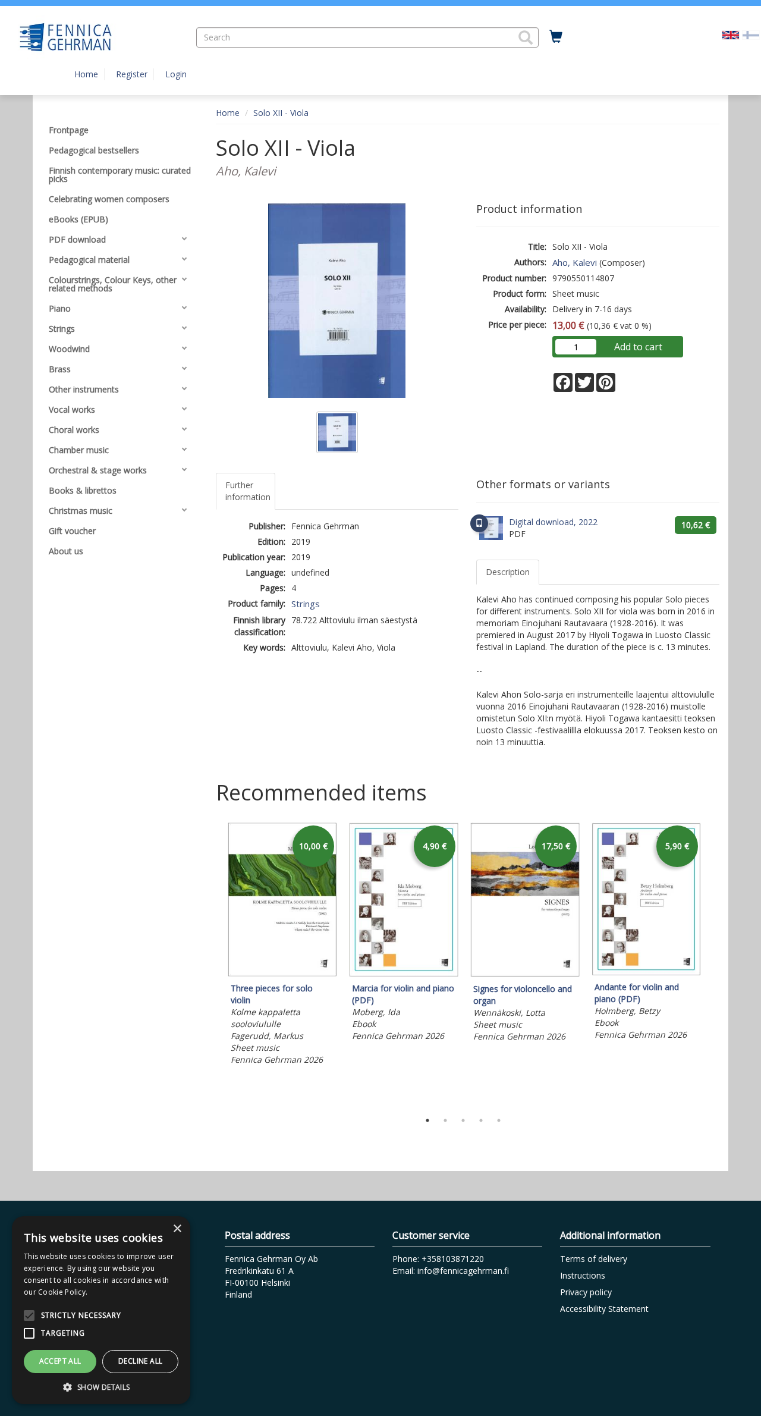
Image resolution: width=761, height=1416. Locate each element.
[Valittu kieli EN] (731, 34)
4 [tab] (481, 1120)
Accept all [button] (60, 1361)
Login (176, 74)
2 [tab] (445, 1120)
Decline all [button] (140, 1361)
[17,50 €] (525, 973)
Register (131, 74)
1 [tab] (427, 1120)
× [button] (176, 1229)
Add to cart (638, 346)
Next (713, 964)
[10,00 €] (282, 973)
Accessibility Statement (604, 1308)
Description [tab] (508, 571)
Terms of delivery (593, 1258)
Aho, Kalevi (574, 262)
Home (86, 74)
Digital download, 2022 (553, 522)
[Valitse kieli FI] (751, 34)
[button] (525, 37)
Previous (213, 964)
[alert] (101, 1310)
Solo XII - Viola (281, 112)
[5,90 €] (646, 972)
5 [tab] (499, 1120)
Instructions (582, 1275)
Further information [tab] (248, 491)
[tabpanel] (282, 946)
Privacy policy (586, 1292)
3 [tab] (463, 1120)
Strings (305, 604)
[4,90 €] (403, 973)
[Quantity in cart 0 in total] (556, 37)
